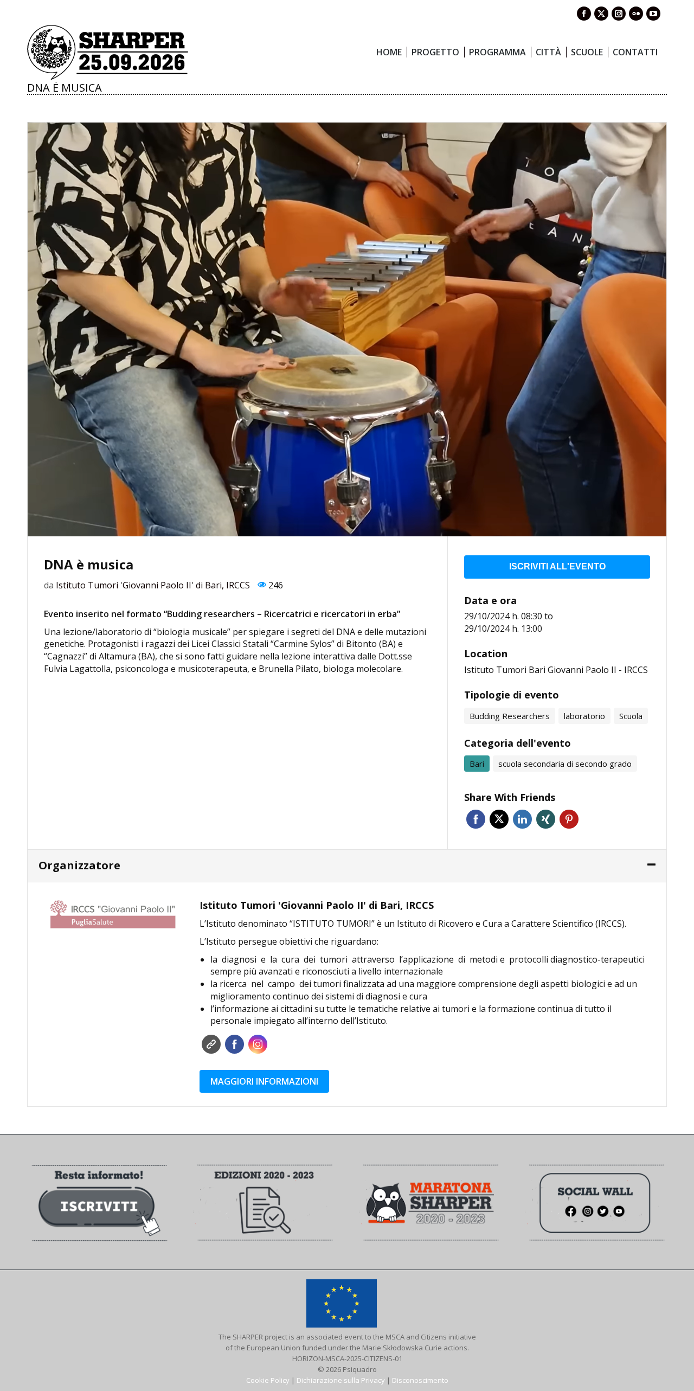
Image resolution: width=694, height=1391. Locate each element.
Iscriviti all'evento (557, 566)
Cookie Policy (268, 1380)
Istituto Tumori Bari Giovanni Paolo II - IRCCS (556, 670)
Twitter (499, 819)
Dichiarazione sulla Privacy (341, 1380)
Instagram (257, 1044)
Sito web (211, 1044)
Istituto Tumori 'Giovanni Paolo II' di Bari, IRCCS (153, 585)
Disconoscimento (420, 1380)
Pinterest (569, 819)
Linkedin (522, 819)
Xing (545, 819)
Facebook (475, 819)
